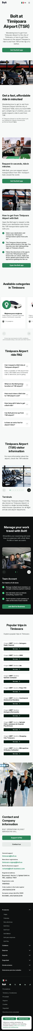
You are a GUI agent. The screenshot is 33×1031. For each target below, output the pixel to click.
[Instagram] (20, 984)
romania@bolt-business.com (13, 869)
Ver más (15, 649)
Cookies (5, 1004)
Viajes (5, 914)
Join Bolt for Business (16, 606)
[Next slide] (29, 333)
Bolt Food (6, 930)
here (15, 122)
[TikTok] (30, 984)
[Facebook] (10, 984)
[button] (27, 366)
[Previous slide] (4, 333)
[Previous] (4, 490)
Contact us (16, 844)
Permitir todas (9, 1018)
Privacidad (6, 996)
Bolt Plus (6, 941)
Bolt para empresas (9, 937)
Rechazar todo (23, 1018)
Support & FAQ (16, 838)
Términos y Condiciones (10, 993)
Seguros (5, 1000)
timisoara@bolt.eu (9, 856)
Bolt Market (7, 933)
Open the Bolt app (16, 265)
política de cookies (19, 1025)
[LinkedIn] (25, 984)
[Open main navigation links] (29, 2)
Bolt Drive (6, 926)
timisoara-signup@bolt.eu (12, 862)
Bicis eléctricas (8, 922)
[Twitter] (15, 984)
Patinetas (6, 918)
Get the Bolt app (16, 50)
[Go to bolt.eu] (4, 2)
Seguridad (6, 1008)
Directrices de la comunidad (11, 1012)
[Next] (29, 490)
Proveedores (6, 989)
